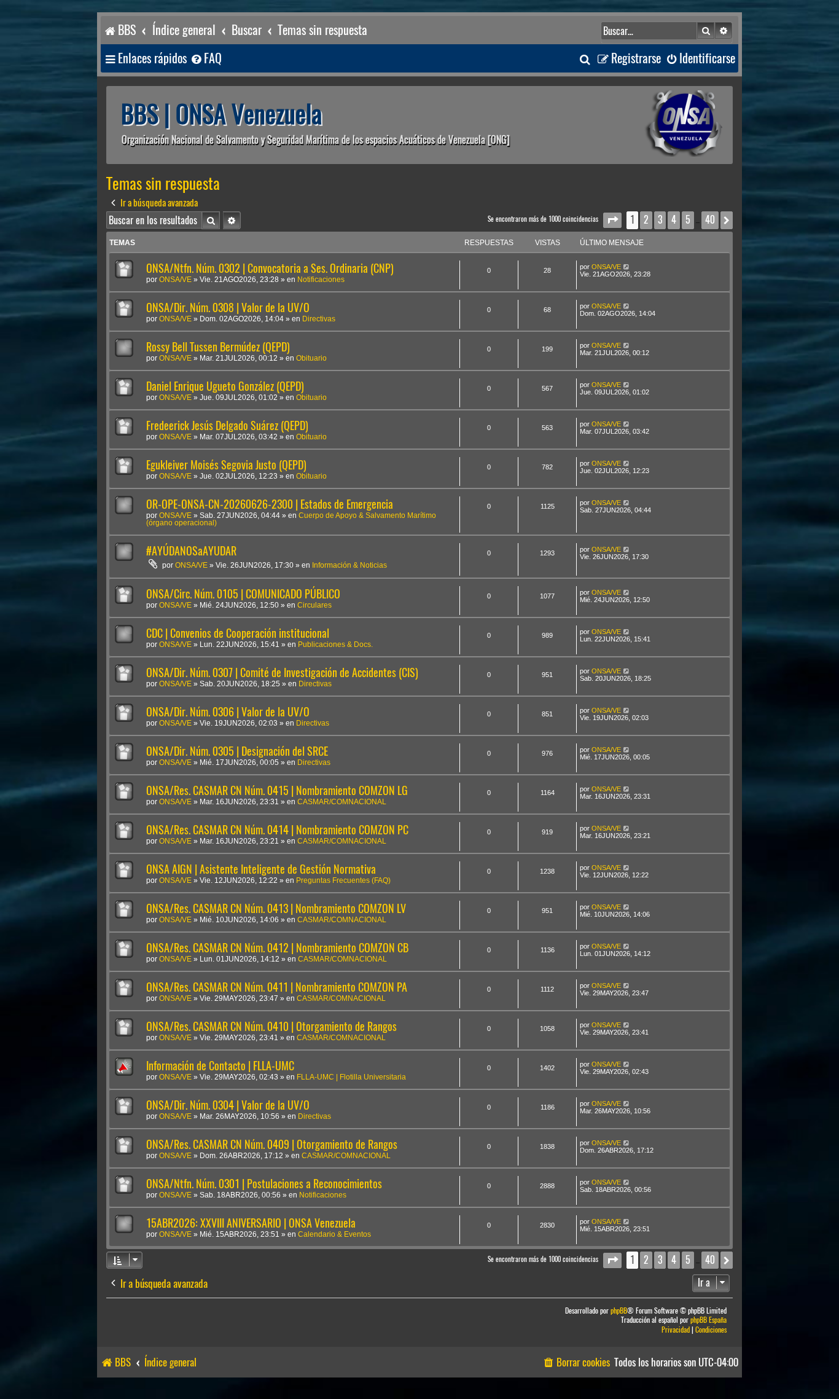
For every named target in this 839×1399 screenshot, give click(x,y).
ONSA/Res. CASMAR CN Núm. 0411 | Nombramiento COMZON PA (276, 987)
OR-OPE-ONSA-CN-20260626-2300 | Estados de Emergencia (269, 504)
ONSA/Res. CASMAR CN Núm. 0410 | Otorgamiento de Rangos (271, 1026)
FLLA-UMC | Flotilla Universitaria (351, 1077)
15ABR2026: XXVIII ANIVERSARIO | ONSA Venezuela (251, 1223)
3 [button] (660, 219)
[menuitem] (206, 58)
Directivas (318, 319)
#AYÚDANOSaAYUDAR (191, 550)
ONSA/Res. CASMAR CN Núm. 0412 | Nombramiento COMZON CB (277, 947)
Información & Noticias (349, 565)
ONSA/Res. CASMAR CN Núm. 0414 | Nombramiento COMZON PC (277, 829)
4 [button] (673, 219)
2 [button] (646, 219)
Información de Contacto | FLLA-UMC (220, 1065)
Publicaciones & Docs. (335, 644)
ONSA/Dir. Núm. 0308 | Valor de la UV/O (228, 307)
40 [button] (710, 219)
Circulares (314, 605)
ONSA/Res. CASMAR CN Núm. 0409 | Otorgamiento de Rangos (271, 1144)
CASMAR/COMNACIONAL (341, 801)
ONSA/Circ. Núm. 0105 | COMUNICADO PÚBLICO (243, 594)
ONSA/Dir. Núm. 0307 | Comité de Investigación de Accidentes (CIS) (282, 672)
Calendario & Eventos (334, 1234)
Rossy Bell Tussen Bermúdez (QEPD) (218, 347)
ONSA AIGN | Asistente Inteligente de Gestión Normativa (261, 869)
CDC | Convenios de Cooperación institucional (237, 633)
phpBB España (708, 1320)
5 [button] (687, 219)
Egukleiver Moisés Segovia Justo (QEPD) (226, 464)
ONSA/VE (175, 279)
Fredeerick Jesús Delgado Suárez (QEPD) (227, 425)
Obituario (311, 358)
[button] (612, 220)
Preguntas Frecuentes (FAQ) (343, 880)
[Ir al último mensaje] (627, 266)
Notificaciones (321, 279)
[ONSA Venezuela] (656, 125)
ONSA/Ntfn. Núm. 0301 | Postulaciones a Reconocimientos (264, 1183)
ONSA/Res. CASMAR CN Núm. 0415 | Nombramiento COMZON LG (277, 790)
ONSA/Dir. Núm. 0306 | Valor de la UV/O (228, 711)
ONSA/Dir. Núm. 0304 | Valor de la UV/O (228, 1105)
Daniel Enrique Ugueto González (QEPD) (225, 386)
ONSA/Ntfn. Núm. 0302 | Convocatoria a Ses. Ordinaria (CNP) (270, 268)
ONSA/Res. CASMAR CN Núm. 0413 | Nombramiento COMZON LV (276, 908)
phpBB (619, 1310)
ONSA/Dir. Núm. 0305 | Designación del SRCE (237, 751)
